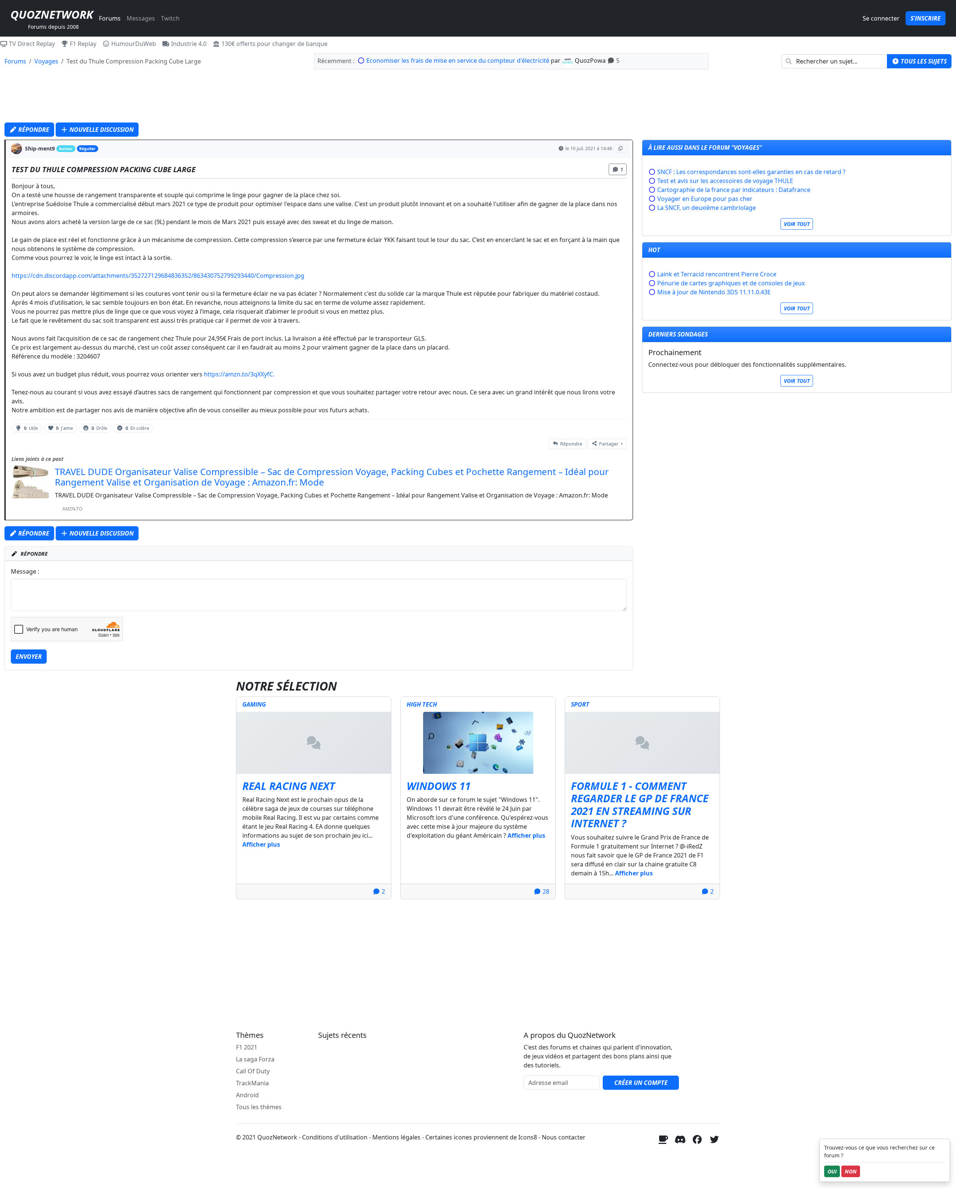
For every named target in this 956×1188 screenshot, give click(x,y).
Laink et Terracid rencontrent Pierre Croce (716, 274)
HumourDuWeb (133, 44)
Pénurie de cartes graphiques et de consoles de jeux (731, 283)
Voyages (46, 61)
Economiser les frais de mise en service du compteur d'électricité (457, 60)
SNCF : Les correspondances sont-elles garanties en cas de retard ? (751, 172)
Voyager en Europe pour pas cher (704, 199)
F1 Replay (82, 44)
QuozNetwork (51, 14)
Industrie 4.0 (188, 44)
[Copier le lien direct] (620, 149)
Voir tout (797, 223)
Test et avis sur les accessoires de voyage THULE (725, 181)
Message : (25, 571)
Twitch (170, 18)
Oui (832, 1171)
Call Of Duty (253, 1071)
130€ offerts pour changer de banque (274, 44)
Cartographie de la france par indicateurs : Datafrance (733, 190)
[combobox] (834, 61)
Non (851, 1171)
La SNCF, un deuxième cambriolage (706, 208)
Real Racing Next (288, 786)
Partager (608, 444)
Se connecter (881, 18)
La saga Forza (255, 1059)
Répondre (33, 129)
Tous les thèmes (259, 1107)
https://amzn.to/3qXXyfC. (239, 374)
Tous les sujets (923, 61)
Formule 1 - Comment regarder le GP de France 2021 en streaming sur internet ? (639, 805)
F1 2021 (246, 1047)
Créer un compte (641, 1083)
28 (545, 891)
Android (247, 1095)
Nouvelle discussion (101, 129)
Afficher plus (261, 844)
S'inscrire (925, 18)
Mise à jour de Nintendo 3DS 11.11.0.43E (714, 292)
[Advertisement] (478, 97)
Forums (110, 18)
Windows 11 (439, 786)
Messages (141, 18)
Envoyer (29, 656)
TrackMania (252, 1083)
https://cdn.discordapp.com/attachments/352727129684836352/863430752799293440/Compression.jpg (158, 276)
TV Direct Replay (31, 44)
